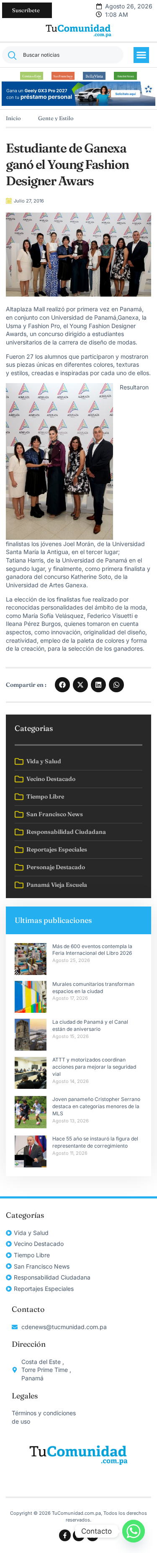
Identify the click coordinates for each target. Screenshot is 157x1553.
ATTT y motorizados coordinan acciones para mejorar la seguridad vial (94, 1066)
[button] (141, 55)
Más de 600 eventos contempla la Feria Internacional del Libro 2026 (92, 950)
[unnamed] (79, 103)
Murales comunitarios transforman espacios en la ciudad (93, 987)
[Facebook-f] (65, 1535)
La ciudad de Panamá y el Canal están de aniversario (90, 1025)
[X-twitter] (92, 1535)
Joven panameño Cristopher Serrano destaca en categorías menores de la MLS (96, 1106)
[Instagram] (79, 1535)
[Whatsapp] (133, 1531)
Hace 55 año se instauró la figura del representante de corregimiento (95, 1142)
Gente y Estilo (56, 118)
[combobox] (63, 54)
